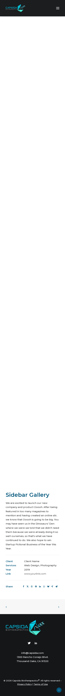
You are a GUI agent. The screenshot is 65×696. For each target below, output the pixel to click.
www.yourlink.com (35, 573)
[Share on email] (56, 586)
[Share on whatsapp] (44, 586)
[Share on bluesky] (48, 586)
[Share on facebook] (23, 586)
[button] (57, 8)
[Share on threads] (32, 586)
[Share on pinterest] (36, 586)
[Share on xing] (52, 586)
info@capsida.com (32, 652)
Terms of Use (41, 684)
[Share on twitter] (28, 586)
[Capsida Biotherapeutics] (16, 8)
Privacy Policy (24, 684)
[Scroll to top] (59, 689)
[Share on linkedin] (40, 586)
